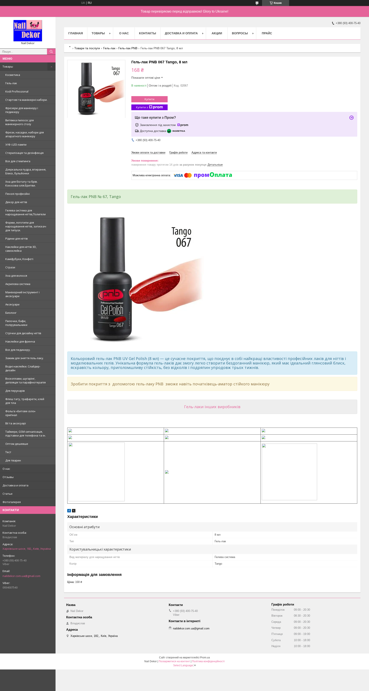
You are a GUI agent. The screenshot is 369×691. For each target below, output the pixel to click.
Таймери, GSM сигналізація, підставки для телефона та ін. (25, 433)
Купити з (142, 107)
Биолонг (10, 313)
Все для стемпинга (17, 161)
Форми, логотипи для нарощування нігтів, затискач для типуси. (25, 226)
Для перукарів (15, 391)
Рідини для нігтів (16, 238)
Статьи (7, 494)
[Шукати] (51, 51)
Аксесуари (12, 304)
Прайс (267, 33)
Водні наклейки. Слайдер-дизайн (22, 368)
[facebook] (69, 511)
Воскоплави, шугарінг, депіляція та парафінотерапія (25, 380)
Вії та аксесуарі (15, 423)
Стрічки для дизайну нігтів (23, 333)
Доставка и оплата (15, 485)
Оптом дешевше (16, 444)
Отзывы (8, 477)
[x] (73, 511)
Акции (217, 33)
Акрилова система (17, 284)
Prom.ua (205, 657)
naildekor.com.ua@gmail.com (21, 576)
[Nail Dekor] (27, 30)
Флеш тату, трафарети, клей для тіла (24, 401)
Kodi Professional (16, 91)
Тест (8, 452)
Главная (75, 33)
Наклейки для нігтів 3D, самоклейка (21, 249)
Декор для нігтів (16, 202)
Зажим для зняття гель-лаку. (24, 358)
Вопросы (240, 33)
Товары (8, 66)
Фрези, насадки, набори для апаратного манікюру (24, 134)
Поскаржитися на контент (174, 661)
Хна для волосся (16, 276)
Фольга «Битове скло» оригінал (20, 413)
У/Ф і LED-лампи (15, 144)
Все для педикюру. (18, 350)
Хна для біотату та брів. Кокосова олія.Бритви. (21, 183)
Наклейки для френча (20, 341)
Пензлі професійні (17, 194)
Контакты (147, 33)
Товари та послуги (87, 48)
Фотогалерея (12, 502)
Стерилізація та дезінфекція (24, 153)
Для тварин (13, 460)
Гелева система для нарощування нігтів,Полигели (25, 212)
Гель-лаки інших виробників (212, 406)
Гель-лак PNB (127, 48)
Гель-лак (11, 83)
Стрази (10, 267)
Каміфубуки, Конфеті (19, 259)
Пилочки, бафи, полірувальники (16, 323)
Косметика (12, 75)
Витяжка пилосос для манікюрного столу (19, 122)
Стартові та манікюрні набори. (26, 100)
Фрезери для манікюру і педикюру (21, 110)
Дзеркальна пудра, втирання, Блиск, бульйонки (25, 171)
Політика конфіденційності (208, 661)
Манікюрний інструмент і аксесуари (22, 294)
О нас (6, 469)
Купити (149, 99)
